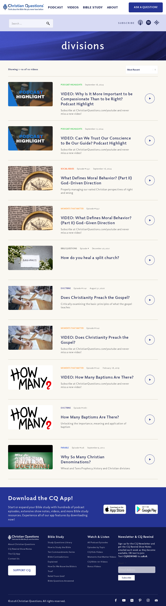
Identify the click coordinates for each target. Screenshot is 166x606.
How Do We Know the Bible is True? (62, 568)
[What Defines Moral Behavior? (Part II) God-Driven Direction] (30, 181)
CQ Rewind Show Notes (20, 549)
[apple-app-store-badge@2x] (114, 509)
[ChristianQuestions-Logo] (23, 11)
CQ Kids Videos (95, 552)
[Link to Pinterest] (140, 600)
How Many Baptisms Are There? (90, 416)
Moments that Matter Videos (102, 556)
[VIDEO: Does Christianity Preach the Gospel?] (30, 340)
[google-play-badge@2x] (146, 509)
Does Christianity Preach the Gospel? (95, 297)
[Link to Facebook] (115, 600)
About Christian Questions (21, 544)
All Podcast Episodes (98, 542)
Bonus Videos (94, 566)
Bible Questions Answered (61, 580)
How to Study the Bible (59, 547)
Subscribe (126, 578)
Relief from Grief (56, 576)
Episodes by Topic (96, 547)
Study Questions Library (60, 542)
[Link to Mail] (156, 600)
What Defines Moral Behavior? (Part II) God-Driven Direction (96, 180)
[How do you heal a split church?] (30, 260)
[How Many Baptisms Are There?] (30, 419)
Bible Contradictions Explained (58, 559)
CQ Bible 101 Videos (98, 561)
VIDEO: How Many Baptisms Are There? (97, 377)
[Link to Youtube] (123, 600)
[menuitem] (55, 7)
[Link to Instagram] (148, 600)
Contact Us (13, 558)
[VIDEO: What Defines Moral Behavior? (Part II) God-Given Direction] (30, 221)
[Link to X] (132, 600)
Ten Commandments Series (61, 552)
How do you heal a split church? (90, 257)
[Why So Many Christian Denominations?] (30, 461)
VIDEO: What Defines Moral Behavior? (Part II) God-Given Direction (96, 220)
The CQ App (14, 553)
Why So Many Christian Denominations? (82, 459)
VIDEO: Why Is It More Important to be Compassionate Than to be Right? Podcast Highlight (97, 98)
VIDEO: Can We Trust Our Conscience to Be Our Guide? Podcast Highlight (96, 140)
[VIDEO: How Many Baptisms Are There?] (30, 379)
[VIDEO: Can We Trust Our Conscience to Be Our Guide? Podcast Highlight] (30, 138)
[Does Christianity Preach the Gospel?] (30, 300)
